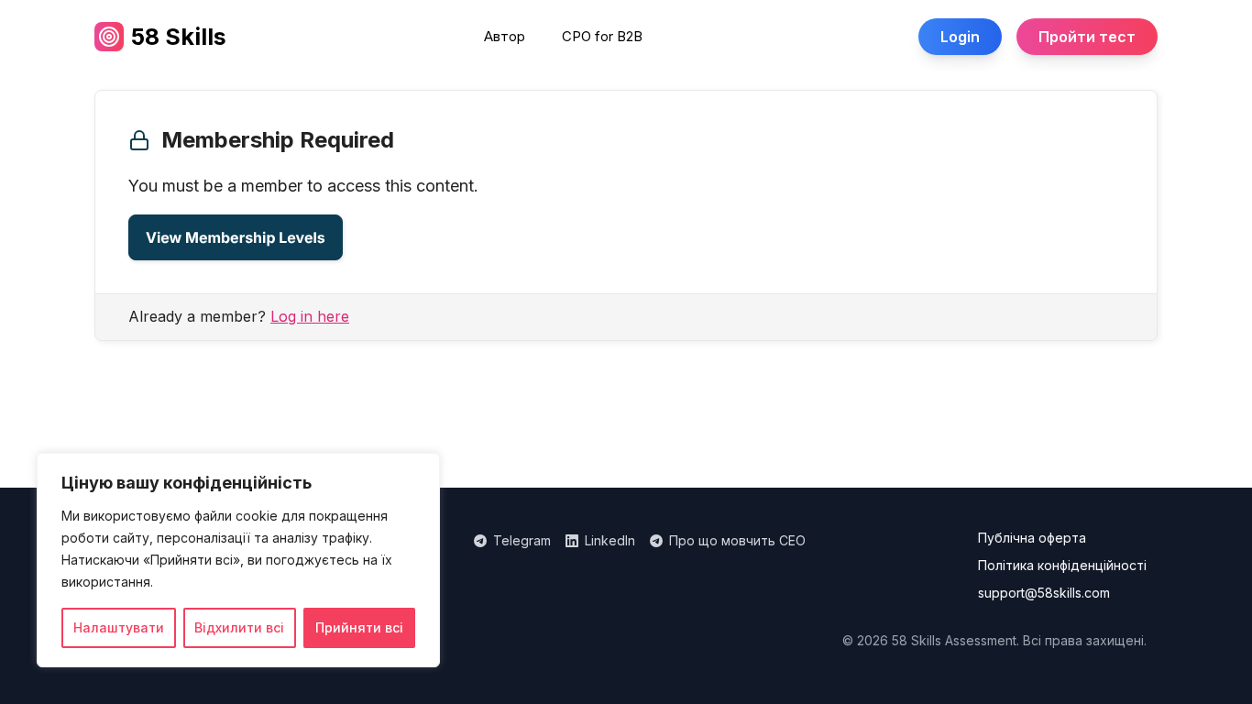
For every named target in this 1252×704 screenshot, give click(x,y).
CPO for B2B (602, 36)
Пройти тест (1087, 37)
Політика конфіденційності (1062, 565)
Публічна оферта (1032, 538)
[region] (238, 560)
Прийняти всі (359, 627)
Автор (504, 36)
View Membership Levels (235, 237)
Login (960, 37)
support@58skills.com (1044, 593)
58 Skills (178, 36)
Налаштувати (118, 627)
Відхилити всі (239, 627)
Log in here (309, 316)
